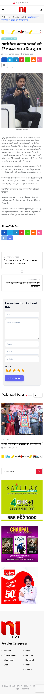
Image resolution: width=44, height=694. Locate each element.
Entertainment (10, 655)
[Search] (41, 9)
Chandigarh (9, 660)
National (7, 650)
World (27, 665)
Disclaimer (34, 686)
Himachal (5, 439)
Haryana (29, 655)
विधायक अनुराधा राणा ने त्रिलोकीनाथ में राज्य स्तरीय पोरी (21, 444)
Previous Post (13, 257)
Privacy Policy (22, 686)
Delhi (6, 665)
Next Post (32, 280)
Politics (28, 669)
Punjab (28, 650)
